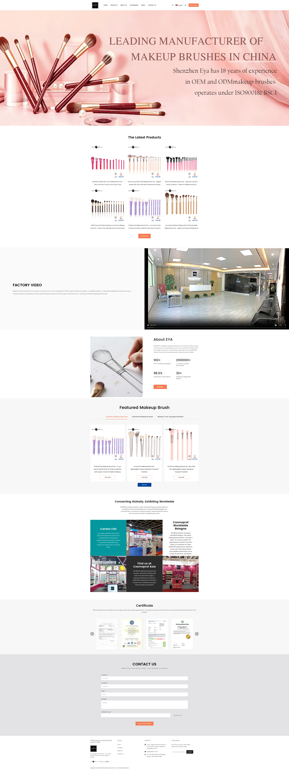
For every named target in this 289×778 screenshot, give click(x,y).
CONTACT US (152, 5)
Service (119, 740)
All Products (144, 236)
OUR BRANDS (134, 5)
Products (120, 748)
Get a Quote (193, 5)
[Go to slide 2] (143, 123)
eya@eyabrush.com (152, 751)
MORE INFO (144, 484)
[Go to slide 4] (145, 123)
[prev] (92, 634)
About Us (120, 751)
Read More (160, 387)
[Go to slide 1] (141, 123)
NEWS (143, 5)
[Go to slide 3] (144, 123)
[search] (172, 5)
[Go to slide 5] (147, 123)
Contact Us (120, 754)
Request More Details (144, 723)
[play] (216, 288)
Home (119, 744)
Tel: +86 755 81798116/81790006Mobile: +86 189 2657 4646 (156, 755)
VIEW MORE (108, 477)
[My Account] (185, 5)
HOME (105, 5)
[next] (197, 634)
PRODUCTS (113, 5)
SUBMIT (190, 752)
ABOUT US (123, 5)
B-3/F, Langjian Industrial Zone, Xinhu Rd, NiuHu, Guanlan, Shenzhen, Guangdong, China (156, 746)
